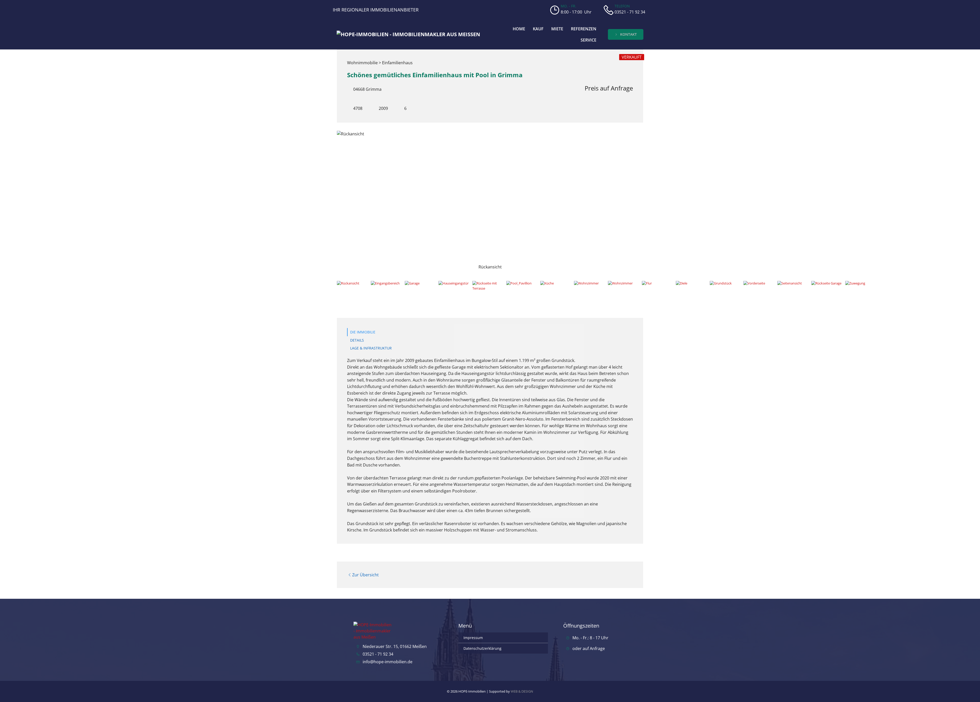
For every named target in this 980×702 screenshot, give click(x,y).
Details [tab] (357, 340)
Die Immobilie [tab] (362, 332)
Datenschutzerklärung (482, 648)
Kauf (538, 29)
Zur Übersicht (365, 575)
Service (588, 40)
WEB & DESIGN (522, 691)
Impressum (473, 637)
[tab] (352, 289)
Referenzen (583, 29)
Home (519, 29)
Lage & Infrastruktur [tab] (371, 348)
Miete (557, 29)
